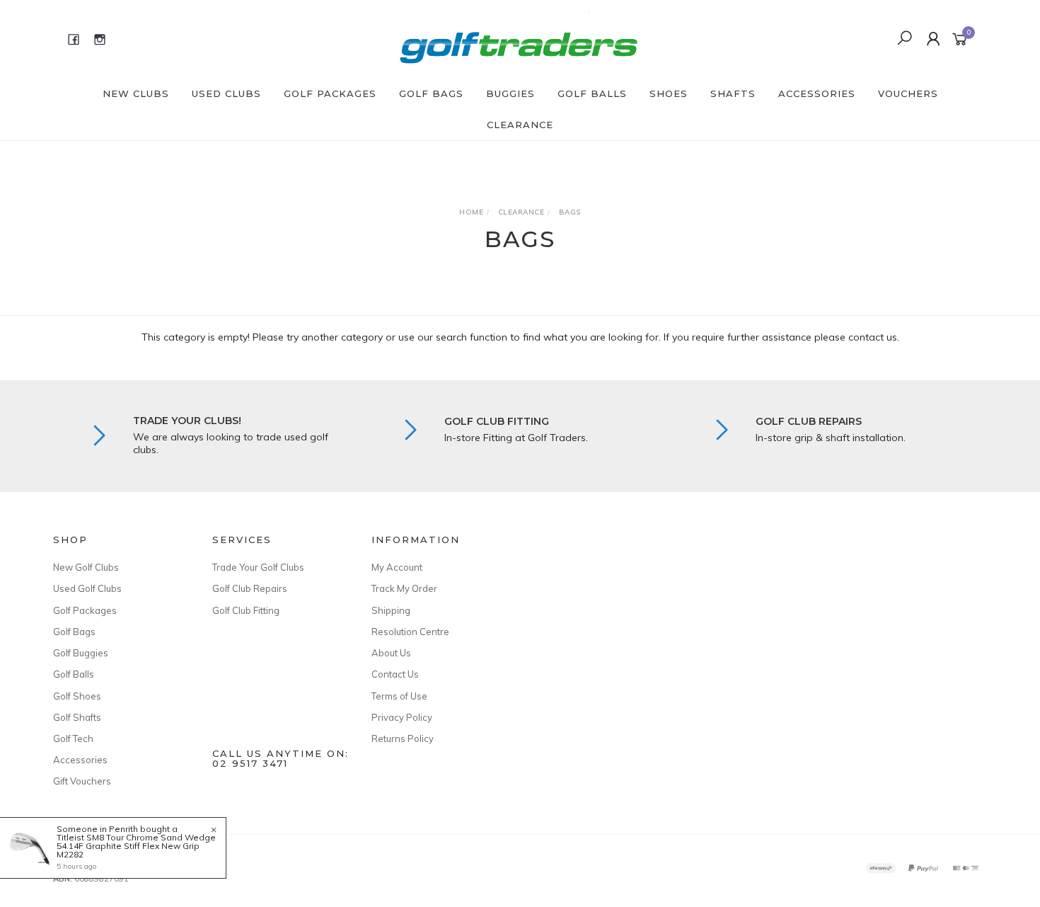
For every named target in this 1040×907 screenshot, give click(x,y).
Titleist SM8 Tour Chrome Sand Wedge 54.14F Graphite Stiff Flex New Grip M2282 (136, 846)
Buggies (510, 93)
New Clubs (136, 93)
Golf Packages (330, 93)
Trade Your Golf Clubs (258, 567)
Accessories (816, 93)
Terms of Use (399, 696)
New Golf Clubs (86, 567)
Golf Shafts (77, 717)
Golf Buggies (80, 652)
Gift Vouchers (82, 781)
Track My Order (404, 588)
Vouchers (908, 93)
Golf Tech (73, 738)
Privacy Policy (401, 717)
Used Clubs (226, 93)
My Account (396, 567)
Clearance (520, 124)
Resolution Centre (410, 631)
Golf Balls (592, 93)
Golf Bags (431, 93)
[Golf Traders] (518, 38)
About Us (391, 652)
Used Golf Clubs (87, 588)
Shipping (390, 610)
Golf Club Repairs (249, 588)
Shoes (668, 93)
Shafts (733, 93)
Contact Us (395, 674)
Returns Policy (402, 738)
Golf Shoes (77, 696)
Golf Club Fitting (245, 610)
